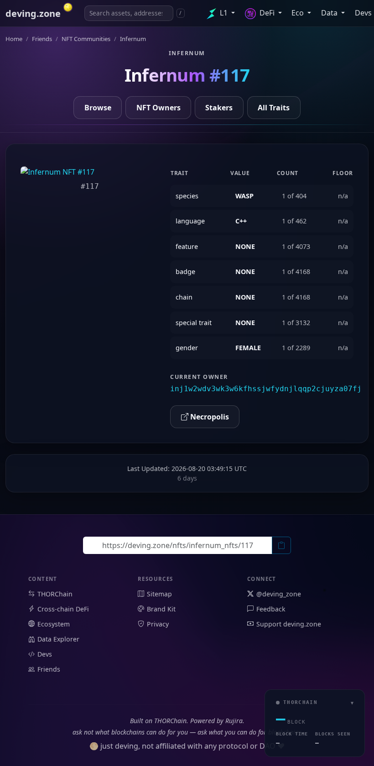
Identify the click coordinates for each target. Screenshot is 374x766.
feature (187, 246)
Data (330, 13)
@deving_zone (278, 594)
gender (187, 347)
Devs (44, 654)
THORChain (55, 594)
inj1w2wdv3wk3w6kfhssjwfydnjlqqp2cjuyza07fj (266, 388)
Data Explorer (58, 639)
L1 (223, 13)
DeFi (267, 13)
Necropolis (208, 417)
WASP (244, 196)
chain (184, 297)
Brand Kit (161, 609)
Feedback (271, 609)
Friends (48, 669)
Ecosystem (53, 624)
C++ (241, 221)
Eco (298, 13)
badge (185, 271)
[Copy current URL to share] (281, 545)
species (187, 196)
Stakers (219, 108)
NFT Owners (158, 108)
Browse (97, 108)
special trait (194, 322)
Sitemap (159, 594)
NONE (245, 246)
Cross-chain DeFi (63, 609)
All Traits (274, 108)
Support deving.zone (288, 624)
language (190, 221)
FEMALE (248, 347)
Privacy (158, 624)
